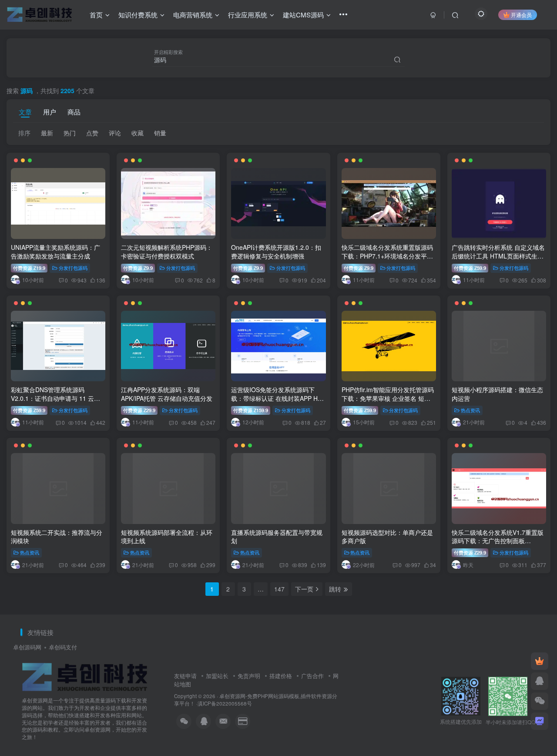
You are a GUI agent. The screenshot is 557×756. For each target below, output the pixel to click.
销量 (160, 132)
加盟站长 (217, 676)
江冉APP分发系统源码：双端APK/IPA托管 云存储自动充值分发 (166, 394)
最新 (47, 132)
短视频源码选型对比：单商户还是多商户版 (387, 536)
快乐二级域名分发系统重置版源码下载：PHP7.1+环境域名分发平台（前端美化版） (387, 256)
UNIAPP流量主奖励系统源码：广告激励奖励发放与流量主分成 (55, 251)
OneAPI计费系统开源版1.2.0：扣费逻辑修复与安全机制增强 (276, 251)
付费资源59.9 (470, 267)
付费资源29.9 (139, 410)
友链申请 (185, 676)
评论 (115, 132)
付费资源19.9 (29, 267)
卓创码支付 (63, 647)
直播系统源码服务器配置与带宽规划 (276, 536)
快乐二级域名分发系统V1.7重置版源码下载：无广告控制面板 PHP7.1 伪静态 (498, 541)
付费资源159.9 (250, 410)
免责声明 (249, 676)
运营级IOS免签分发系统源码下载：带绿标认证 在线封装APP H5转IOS (276, 398)
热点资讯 (470, 410)
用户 (49, 111)
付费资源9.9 (138, 267)
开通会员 (521, 14)
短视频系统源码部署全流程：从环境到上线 (166, 536)
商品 (74, 111)
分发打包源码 (73, 267)
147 (279, 589)
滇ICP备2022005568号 (225, 703)
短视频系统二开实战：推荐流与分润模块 (56, 536)
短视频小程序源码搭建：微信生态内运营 (497, 394)
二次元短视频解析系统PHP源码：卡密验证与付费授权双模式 (166, 251)
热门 (70, 132)
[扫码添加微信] (539, 701)
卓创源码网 (27, 647)
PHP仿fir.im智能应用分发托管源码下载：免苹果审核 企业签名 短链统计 (388, 398)
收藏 (137, 132)
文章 (25, 111)
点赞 (92, 132)
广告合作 (312, 676)
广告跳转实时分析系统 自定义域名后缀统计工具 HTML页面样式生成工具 (498, 256)
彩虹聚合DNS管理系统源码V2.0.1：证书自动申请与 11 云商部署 (55, 398)
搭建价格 (280, 676)
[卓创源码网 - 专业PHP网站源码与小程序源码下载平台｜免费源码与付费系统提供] (85, 676)
